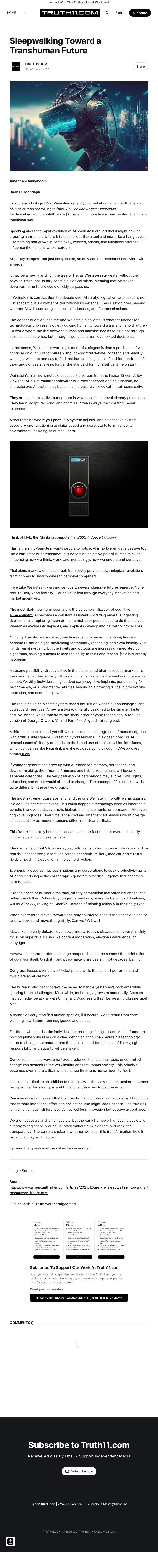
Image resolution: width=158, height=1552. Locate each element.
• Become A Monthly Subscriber (108, 1504)
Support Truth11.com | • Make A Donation (56, 1504)
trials (25, 754)
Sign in (120, 12)
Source (28, 1171)
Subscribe (140, 13)
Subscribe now (82, 1471)
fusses (32, 971)
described (23, 214)
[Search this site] (107, 13)
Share (140, 66)
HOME (11, 12)
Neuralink (54, 748)
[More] (24, 13)
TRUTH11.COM (36, 64)
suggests (109, 275)
